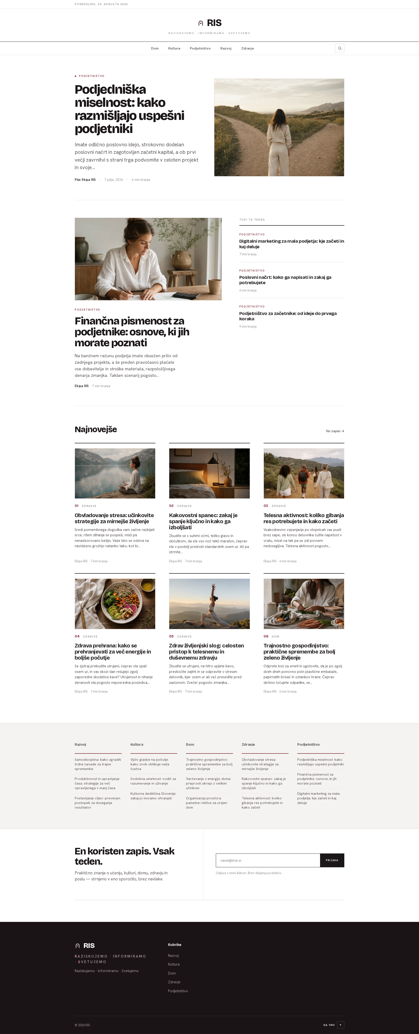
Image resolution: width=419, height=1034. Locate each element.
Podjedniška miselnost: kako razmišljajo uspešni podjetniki (129, 109)
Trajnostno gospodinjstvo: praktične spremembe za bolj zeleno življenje (299, 652)
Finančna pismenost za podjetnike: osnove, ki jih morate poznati (132, 331)
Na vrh (332, 1025)
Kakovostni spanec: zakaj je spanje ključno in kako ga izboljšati (203, 521)
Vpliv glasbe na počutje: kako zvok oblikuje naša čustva (149, 764)
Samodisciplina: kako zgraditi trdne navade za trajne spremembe (98, 764)
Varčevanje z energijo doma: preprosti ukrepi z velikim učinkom (208, 783)
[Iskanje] (339, 48)
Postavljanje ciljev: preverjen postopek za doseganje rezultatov (97, 803)
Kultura (174, 48)
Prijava (332, 860)
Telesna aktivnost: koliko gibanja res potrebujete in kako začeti (304, 518)
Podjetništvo (200, 48)
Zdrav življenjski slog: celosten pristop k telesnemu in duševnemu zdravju (206, 652)
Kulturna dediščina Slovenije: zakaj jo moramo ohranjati (153, 795)
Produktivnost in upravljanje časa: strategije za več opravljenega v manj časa (97, 783)
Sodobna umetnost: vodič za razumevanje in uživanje (153, 781)
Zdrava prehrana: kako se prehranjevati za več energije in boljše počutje (113, 652)
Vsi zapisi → (335, 431)
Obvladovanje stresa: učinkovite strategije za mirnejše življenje (114, 518)
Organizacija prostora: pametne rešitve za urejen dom (206, 803)
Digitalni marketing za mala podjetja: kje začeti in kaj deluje (318, 798)
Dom (155, 48)
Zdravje (247, 48)
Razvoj (226, 48)
